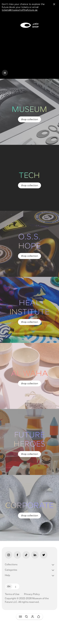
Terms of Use (12, 594)
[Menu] (20, 617)
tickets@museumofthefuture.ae (20, 10)
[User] (32, 617)
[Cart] (39, 617)
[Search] (26, 617)
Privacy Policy (32, 594)
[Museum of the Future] (29, 25)
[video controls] (5, 73)
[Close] (54, 4)
